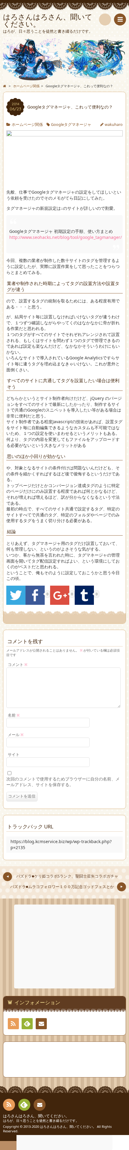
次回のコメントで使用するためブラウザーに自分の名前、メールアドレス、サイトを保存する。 (63, 782)
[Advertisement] (65, 946)
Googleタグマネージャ (71, 124)
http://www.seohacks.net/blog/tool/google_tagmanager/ (65, 237)
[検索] (105, 19)
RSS (13, 1023)
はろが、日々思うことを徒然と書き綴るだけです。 (41, 1120)
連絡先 (41, 1023)
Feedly (27, 1023)
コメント (18, 664)
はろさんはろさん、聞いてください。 (36, 1116)
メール (16, 734)
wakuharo (114, 124)
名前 (14, 715)
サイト (14, 754)
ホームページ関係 (27, 124)
